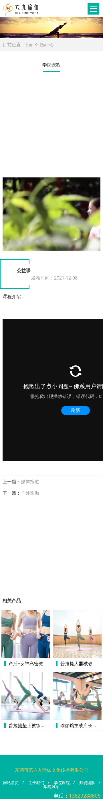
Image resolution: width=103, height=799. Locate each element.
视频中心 (47, 45)
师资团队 (87, 782)
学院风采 (51, 786)
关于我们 (36, 782)
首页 (28, 45)
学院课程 (62, 782)
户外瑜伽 (30, 493)
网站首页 (11, 782)
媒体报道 (30, 481)
